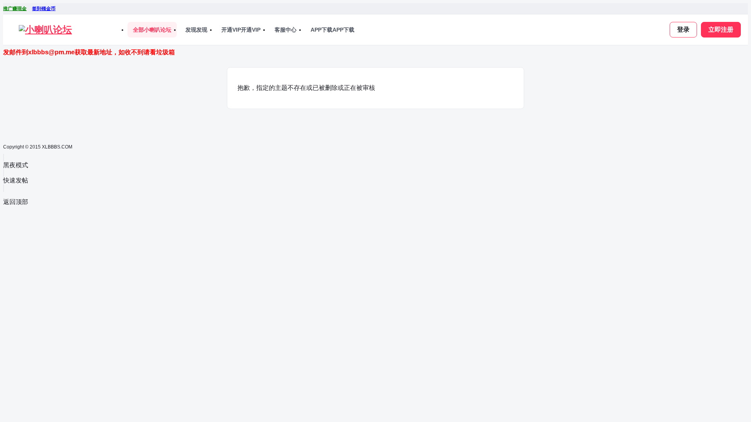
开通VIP (241, 30)
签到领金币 (44, 8)
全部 (152, 30)
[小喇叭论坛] (45, 29)
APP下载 (332, 30)
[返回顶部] (3, 188)
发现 (196, 30)
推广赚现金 (15, 8)
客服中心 (285, 30)
